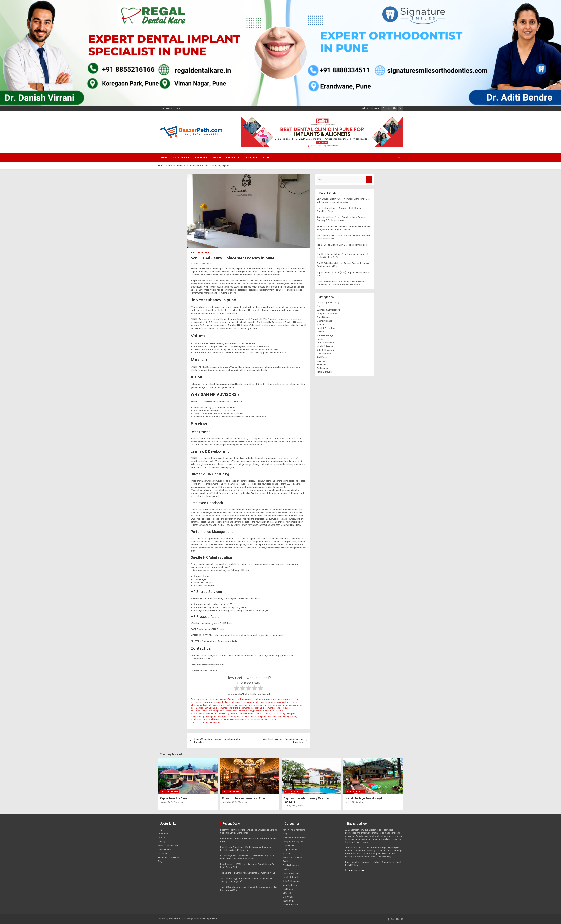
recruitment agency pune (228, 716)
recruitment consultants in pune (261, 719)
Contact (251, 157)
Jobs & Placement (201, 253)
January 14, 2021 (168, 802)
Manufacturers (324, 353)
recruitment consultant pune (233, 719)
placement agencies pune (289, 705)
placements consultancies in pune (206, 711)
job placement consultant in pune (240, 705)
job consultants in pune (286, 702)
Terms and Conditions (168, 857)
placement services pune (250, 708)
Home (164, 157)
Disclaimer (163, 853)
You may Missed (171, 754)
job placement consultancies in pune (207, 705)
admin (208, 263)
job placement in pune (266, 705)
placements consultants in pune (268, 711)
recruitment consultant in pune (205, 719)
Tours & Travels (324, 372)
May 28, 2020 (290, 806)
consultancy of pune (224, 699)
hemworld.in (174, 918)
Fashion (320, 331)
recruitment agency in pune (203, 716)
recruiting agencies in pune (230, 713)
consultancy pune (243, 699)
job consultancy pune (265, 702)
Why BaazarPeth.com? (226, 157)
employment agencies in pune (284, 699)
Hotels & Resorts (325, 346)
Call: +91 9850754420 (370, 108)
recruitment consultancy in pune (281, 716)
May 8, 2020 (351, 802)
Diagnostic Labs (324, 320)
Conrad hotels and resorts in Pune (244, 798)
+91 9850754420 (357, 870)
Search (369, 179)
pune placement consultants (204, 713)
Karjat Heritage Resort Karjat (364, 798)
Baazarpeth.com (210, 918)
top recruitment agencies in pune (206, 722)
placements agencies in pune (276, 708)
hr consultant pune (222, 702)
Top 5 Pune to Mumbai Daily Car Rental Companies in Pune (248, 873)
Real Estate (322, 357)
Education (321, 324)
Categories (180, 157)
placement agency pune (227, 708)
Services (321, 361)
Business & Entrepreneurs (329, 310)
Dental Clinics (323, 317)
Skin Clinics (322, 364)
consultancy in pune (205, 699)
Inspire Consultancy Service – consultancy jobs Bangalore (217, 740)
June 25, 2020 (197, 263)
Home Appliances (325, 342)
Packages (201, 157)
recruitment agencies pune (283, 713)
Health (320, 339)
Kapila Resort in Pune (173, 798)
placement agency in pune (203, 708)
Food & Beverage (325, 335)
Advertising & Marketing (328, 302)
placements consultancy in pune (237, 711)
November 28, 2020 (231, 802)
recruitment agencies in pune (256, 713)
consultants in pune (261, 699)
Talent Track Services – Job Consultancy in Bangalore (282, 740)
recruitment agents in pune (253, 716)
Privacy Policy (164, 849)
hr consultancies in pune (202, 702)
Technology (322, 368)
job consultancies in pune (243, 702)
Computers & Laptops (327, 313)
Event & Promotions (326, 328)
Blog (266, 157)
